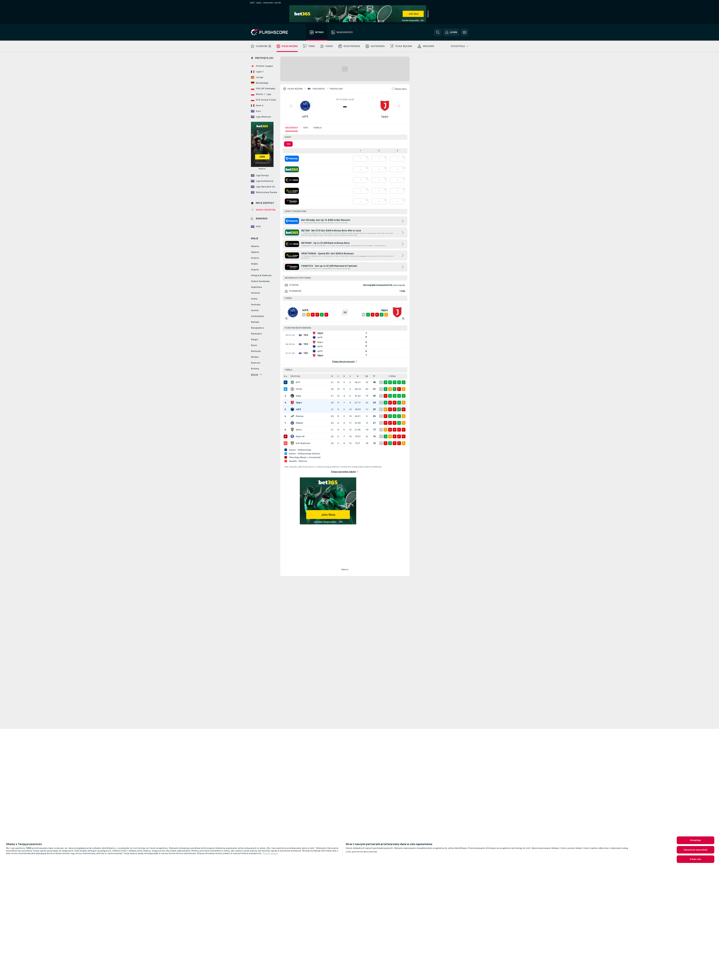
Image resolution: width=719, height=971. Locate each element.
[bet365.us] (292, 169)
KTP (298, 382)
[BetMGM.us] (292, 180)
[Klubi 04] (292, 436)
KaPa (299, 429)
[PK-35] (292, 389)
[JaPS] (292, 409)
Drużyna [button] (295, 376)
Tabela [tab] (317, 127)
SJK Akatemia (303, 443)
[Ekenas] (292, 416)
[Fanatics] (292, 201)
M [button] (332, 376)
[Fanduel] (292, 159)
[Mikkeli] (292, 423)
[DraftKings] (292, 191)
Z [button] (338, 376)
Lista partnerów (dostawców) (361, 851)
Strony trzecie (270, 853)
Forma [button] (392, 376)
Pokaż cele (695, 859)
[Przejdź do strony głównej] (272, 32)
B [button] (357, 376)
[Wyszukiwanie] (438, 32)
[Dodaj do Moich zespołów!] (291, 106)
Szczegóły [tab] (291, 127)
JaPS (305, 116)
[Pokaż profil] (305, 106)
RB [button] (366, 376)
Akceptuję (695, 840)
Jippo (384, 116)
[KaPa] (292, 430)
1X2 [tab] (288, 144)
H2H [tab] (305, 127)
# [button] (284, 376)
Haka (298, 395)
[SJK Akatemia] (292, 443)
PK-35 (299, 389)
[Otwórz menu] (464, 32)
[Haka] (292, 396)
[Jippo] (292, 402)
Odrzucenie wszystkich (695, 849)
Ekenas (300, 416)
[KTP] (292, 382)
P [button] (350, 376)
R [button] (344, 376)
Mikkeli (299, 422)
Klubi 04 (300, 436)
